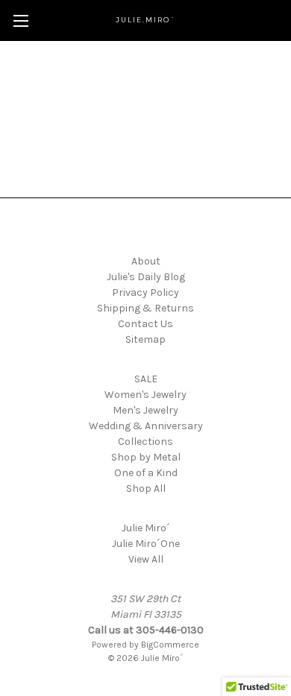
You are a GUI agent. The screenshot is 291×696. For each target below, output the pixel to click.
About (145, 261)
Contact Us (145, 323)
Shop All (146, 488)
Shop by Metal (146, 457)
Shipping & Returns (145, 308)
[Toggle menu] (20, 20)
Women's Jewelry (145, 394)
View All (145, 559)
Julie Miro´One (146, 543)
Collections (145, 441)
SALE (145, 379)
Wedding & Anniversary (146, 426)
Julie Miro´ (146, 528)
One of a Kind (146, 472)
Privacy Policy (145, 292)
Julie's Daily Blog (146, 277)
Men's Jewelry (145, 410)
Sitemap (145, 339)
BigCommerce (170, 644)
